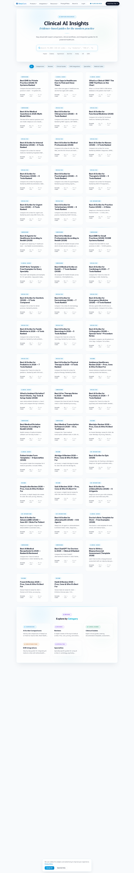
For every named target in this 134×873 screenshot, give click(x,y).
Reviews (50, 66)
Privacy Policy (49, 864)
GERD (88, 54)
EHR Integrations (75, 66)
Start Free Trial (111, 3)
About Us (75, 3)
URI (83, 54)
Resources (54, 3)
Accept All (49, 868)
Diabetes (51, 54)
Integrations (43, 3)
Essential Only (61, 868)
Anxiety (77, 54)
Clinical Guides (61, 66)
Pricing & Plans (65, 3)
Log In (83, 3)
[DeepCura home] (22, 3)
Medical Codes (98, 66)
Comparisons (40, 66)
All (31, 66)
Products (33, 3)
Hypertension (60, 54)
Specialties (87, 66)
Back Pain (69, 54)
